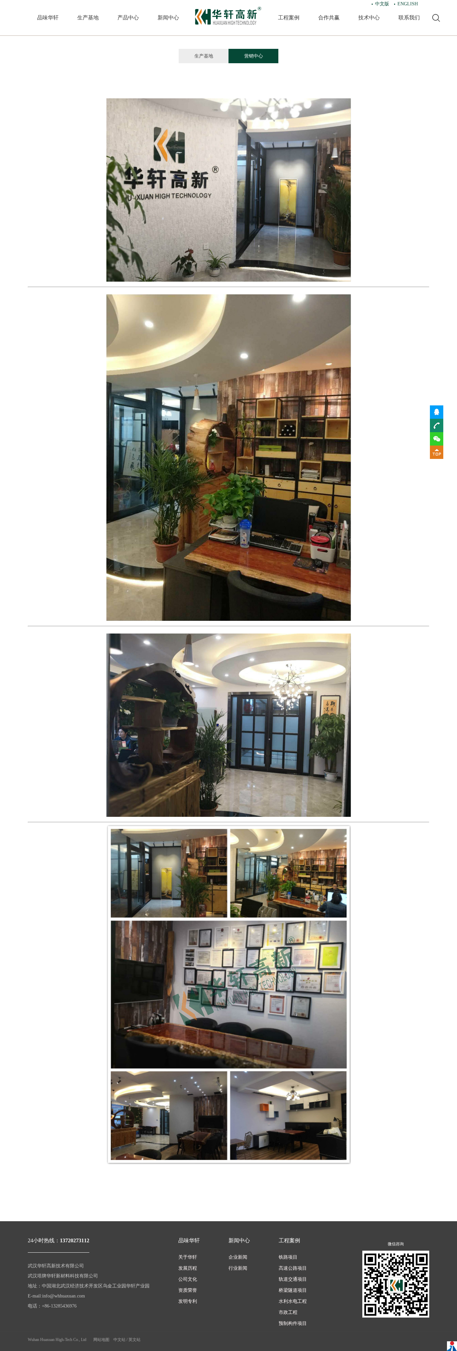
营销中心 (253, 56)
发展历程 (187, 1268)
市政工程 (288, 1312)
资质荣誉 (187, 1290)
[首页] (228, 16)
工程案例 (288, 17)
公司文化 (187, 1279)
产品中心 (128, 17)
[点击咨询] (436, 411)
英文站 (134, 1339)
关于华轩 (187, 1257)
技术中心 (369, 17)
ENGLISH (407, 3)
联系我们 (409, 17)
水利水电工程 (293, 1301)
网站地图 (101, 1339)
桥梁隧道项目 (293, 1290)
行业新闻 (238, 1268)
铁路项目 (288, 1257)
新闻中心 (168, 17)
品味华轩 (48, 17)
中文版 (382, 3)
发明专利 (187, 1301)
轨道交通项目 (293, 1279)
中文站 (119, 1339)
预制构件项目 (293, 1323)
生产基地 (88, 17)
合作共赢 (329, 17)
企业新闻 (238, 1257)
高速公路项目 (293, 1268)
